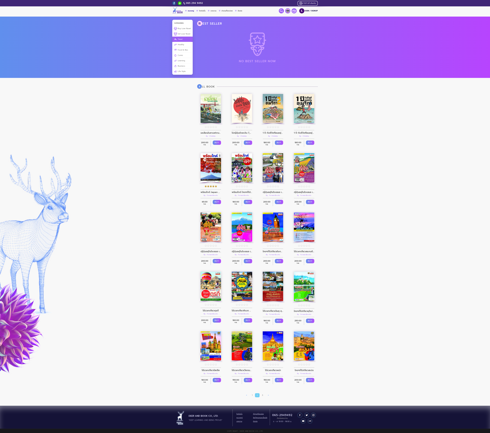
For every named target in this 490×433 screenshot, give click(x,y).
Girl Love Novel (183, 34)
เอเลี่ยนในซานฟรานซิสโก (211, 133)
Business (181, 66)
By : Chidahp (211, 136)
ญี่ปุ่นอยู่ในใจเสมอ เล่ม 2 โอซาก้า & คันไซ (211, 251)
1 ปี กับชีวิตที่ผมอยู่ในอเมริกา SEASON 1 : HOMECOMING (304, 133)
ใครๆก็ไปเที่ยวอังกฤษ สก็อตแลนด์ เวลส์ (273, 251)
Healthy (180, 44)
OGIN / (309, 10)
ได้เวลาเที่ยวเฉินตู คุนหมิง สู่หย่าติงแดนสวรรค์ (273, 311)
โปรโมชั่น (202, 11)
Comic (180, 55)
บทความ (213, 11)
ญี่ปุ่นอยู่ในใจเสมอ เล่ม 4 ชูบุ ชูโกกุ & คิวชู (273, 192)
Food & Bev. (182, 50)
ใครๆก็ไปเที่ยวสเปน (304, 370)
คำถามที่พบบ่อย (227, 11)
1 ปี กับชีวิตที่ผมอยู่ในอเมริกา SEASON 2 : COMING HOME (273, 133)
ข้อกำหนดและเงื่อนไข (260, 418)
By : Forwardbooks (211, 195)
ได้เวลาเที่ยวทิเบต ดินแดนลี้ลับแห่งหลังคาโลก (242, 310)
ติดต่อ (240, 11)
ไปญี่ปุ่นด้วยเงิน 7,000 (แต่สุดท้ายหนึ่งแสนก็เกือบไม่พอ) (242, 133)
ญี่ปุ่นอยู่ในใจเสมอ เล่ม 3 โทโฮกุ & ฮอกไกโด (304, 192)
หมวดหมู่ (191, 11)
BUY (217, 142)
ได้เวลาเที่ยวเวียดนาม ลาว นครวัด (242, 370)
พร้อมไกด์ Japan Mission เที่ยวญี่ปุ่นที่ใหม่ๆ (211, 192)
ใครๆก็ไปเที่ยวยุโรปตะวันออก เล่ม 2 (304, 311)
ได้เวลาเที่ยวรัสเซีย (211, 370)
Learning (181, 60)
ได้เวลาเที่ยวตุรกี (211, 310)
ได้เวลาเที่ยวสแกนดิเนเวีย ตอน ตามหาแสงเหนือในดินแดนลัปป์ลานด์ (304, 251)
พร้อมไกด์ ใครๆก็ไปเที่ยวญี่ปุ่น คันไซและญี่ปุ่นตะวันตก (242, 192)
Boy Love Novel (184, 28)
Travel (179, 39)
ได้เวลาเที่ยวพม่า (273, 370)
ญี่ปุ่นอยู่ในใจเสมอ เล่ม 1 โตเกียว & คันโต (242, 251)
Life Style (181, 71)
